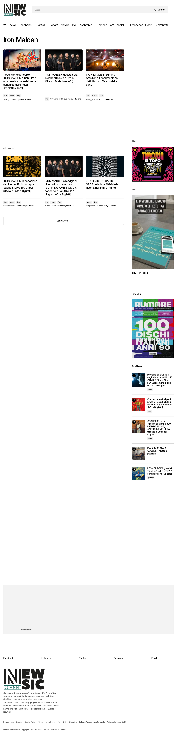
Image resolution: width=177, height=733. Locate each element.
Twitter (82, 658)
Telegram (118, 658)
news (12, 96)
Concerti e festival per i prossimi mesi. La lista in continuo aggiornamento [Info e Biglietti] (159, 403)
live (5, 96)
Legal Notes (50, 722)
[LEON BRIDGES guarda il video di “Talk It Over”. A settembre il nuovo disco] (138, 473)
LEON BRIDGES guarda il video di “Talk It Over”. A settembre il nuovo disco (159, 471)
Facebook (8, 658)
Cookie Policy (29, 722)
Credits (19, 722)
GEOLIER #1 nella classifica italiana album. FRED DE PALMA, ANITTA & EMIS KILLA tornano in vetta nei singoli (159, 428)
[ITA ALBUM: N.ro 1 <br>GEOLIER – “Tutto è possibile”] (138, 453)
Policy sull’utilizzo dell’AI (116, 722)
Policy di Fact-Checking (67, 722)
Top (18, 96)
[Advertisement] (63, 126)
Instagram (46, 658)
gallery (151, 478)
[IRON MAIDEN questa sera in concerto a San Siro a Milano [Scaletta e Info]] (64, 60)
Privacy (40, 722)
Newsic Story (8, 722)
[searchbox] (92, 10)
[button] (4, 25)
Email (154, 658)
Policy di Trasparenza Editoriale (92, 722)
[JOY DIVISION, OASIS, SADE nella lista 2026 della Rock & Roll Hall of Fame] (105, 166)
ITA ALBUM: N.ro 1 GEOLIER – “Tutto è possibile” (157, 451)
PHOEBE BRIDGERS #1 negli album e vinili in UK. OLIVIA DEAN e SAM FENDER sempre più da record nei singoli (159, 380)
